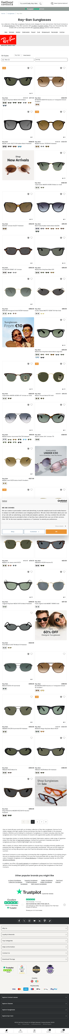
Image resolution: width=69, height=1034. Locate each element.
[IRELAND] (37, 981)
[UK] (32, 981)
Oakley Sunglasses (47, 880)
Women (11, 32)
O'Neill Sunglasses (31, 882)
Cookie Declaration (36, 1024)
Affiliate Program (47, 1024)
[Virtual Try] (28, 68)
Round (33, 32)
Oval (38, 32)
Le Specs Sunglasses (14, 880)
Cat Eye (62, 32)
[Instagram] (29, 921)
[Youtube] (35, 921)
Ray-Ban (17, 55)
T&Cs (19, 1024)
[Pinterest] (45, 921)
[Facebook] (19, 921)
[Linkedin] (40, 921)
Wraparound (46, 32)
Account (20, 1032)
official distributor (9, 26)
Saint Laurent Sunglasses (39, 884)
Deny (12, 531)
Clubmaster (26, 32)
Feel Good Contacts (24, 840)
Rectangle (54, 32)
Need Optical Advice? (61, 3)
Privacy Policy (25, 1024)
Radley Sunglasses (46, 882)
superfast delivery (38, 28)
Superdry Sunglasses (31, 880)
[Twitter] (24, 921)
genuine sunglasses (9, 860)
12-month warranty (23, 863)
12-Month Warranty (34, 9)
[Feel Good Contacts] (7, 3)
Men (6, 32)
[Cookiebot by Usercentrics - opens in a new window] (59, 501)
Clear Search (26, 55)
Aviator (18, 32)
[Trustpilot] (8, 972)
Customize (33, 531)
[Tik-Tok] (50, 921)
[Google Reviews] (21, 973)
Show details (59, 526)
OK (56, 531)
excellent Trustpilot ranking (39, 26)
